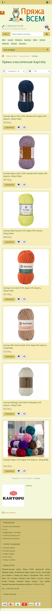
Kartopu (27, 40)
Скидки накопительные (11, 526)
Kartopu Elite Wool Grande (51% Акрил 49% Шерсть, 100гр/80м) (25, 346)
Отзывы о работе (9, 560)
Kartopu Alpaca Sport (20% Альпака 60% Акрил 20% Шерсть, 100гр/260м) (25, 174)
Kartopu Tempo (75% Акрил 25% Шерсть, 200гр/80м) (25, 460)
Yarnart (42, 40)
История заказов (9, 551)
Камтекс (5, 43)
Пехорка (22, 43)
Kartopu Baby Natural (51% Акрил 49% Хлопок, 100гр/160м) (23, 232)
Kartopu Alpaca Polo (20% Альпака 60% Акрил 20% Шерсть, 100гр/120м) (25, 117)
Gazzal (10, 40)
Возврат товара (8, 554)
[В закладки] (18, 127)
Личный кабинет (9, 548)
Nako (35, 40)
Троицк (14, 43)
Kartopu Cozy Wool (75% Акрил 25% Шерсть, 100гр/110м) (22, 289)
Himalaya (18, 40)
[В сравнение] (24, 127)
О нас (5, 529)
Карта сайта (7, 557)
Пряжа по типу (11, 56)
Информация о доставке (12, 532)
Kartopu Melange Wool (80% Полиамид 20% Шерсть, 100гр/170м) (22, 403)
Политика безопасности (11, 535)
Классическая (24, 56)
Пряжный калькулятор (11, 538)
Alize (4, 40)
